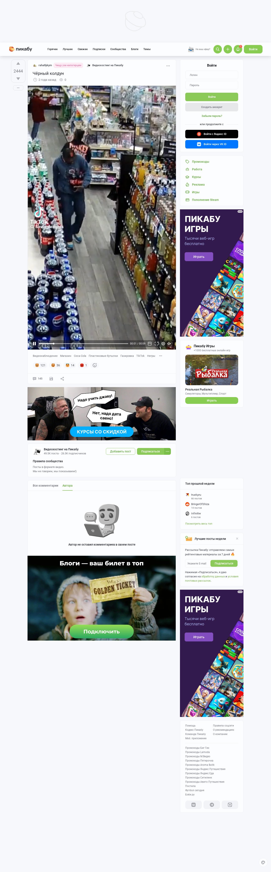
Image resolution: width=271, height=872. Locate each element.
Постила (190, 786)
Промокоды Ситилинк (198, 777)
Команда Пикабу (195, 734)
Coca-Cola (80, 355)
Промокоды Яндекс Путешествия (205, 769)
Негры (151, 355)
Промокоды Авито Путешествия (204, 781)
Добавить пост (120, 451)
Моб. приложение (195, 738)
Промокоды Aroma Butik (199, 764)
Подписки (99, 49)
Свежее (83, 49)
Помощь (190, 725)
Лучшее (68, 49)
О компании (220, 734)
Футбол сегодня (194, 790)
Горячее (52, 49)
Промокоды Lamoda (197, 752)
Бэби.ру (190, 794)
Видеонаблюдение (45, 355)
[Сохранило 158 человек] (51, 379)
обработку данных (213, 576)
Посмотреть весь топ (198, 523)
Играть (212, 400)
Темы (147, 49)
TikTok (140, 355)
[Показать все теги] (161, 355)
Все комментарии (45, 485)
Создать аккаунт (211, 107)
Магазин (65, 355)
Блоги (134, 49)
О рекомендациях (223, 729)
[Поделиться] (62, 379)
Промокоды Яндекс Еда (199, 773)
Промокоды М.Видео (197, 756)
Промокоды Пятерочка (199, 760)
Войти (253, 49)
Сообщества (118, 49)
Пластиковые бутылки (103, 355)
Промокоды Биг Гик (197, 747)
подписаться (224, 563)
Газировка (127, 355)
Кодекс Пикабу (194, 729)
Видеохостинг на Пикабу (61, 449)
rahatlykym (45, 65)
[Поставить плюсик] (18, 63)
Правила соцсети (223, 725)
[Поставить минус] (18, 78)
